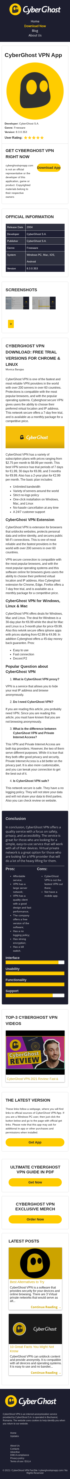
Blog (35, 31)
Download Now (35, 26)
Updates (14, 1436)
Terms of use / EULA (20, 1461)
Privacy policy (17, 1458)
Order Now (35, 1219)
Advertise (15, 1452)
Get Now (35, 1182)
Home (35, 21)
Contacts (14, 1449)
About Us (35, 35)
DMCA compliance (19, 1455)
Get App (35, 1142)
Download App (48, 168)
